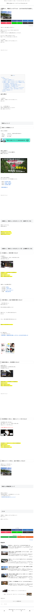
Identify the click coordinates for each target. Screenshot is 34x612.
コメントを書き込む (17, 601)
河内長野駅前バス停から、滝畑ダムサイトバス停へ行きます (13, 87)
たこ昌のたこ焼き (8, 288)
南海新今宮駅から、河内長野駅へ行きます (10, 86)
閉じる (14, 75)
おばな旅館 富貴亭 (8, 184)
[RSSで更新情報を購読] (25, 537)
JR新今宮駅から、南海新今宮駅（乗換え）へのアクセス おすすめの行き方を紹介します (14, 335)
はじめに (3, 77)
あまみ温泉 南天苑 (8, 181)
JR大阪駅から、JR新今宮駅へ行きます (10, 83)
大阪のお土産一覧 (8, 291)
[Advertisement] (17, 60)
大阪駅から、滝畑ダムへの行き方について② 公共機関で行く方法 (13, 82)
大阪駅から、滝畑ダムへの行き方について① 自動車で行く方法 (13, 81)
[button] (28, 23)
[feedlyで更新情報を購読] (9, 537)
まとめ (3, 91)
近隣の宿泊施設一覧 (4, 187)
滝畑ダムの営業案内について (8, 79)
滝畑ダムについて (5, 78)
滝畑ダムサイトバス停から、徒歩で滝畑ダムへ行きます (13, 88)
